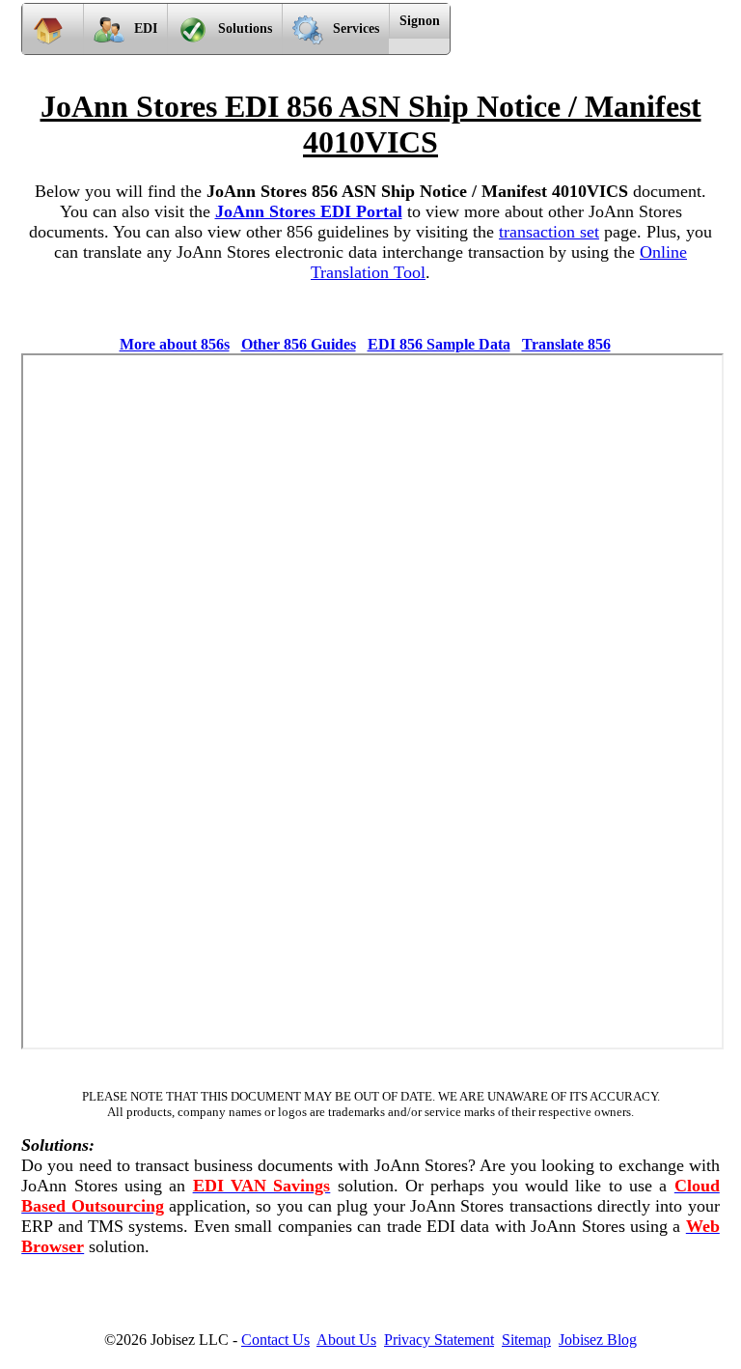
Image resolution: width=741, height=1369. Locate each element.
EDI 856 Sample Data (439, 344)
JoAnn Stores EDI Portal (308, 211)
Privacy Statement (439, 1339)
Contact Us (275, 1339)
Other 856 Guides (298, 344)
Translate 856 (566, 344)
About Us (346, 1339)
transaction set (549, 231)
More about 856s (175, 344)
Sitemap (526, 1339)
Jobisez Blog (598, 1339)
